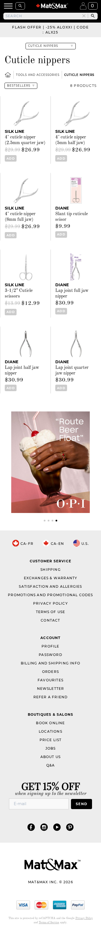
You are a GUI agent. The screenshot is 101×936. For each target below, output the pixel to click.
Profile (50, 646)
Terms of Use (50, 612)
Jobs (50, 748)
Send (81, 804)
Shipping (50, 569)
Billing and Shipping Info (50, 663)
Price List (51, 740)
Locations (50, 731)
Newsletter (50, 688)
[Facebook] (31, 827)
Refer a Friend (50, 697)
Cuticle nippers (79, 75)
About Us (50, 757)
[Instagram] (44, 827)
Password (50, 655)
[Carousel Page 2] (48, 520)
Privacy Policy (50, 603)
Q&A (50, 765)
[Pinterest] (70, 827)
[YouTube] (57, 827)
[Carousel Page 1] (44, 520)
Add (10, 158)
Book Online (50, 723)
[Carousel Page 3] (52, 520)
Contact (50, 620)
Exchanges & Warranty (50, 578)
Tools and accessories (37, 75)
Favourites (50, 680)
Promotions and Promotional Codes (50, 595)
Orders (50, 671)
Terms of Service (49, 922)
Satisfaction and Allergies (50, 586)
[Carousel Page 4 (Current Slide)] (56, 520)
